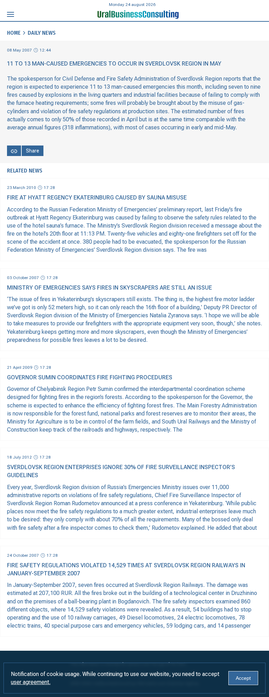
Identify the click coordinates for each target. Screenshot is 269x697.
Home (14, 32)
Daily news (42, 32)
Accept (243, 678)
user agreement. (30, 682)
